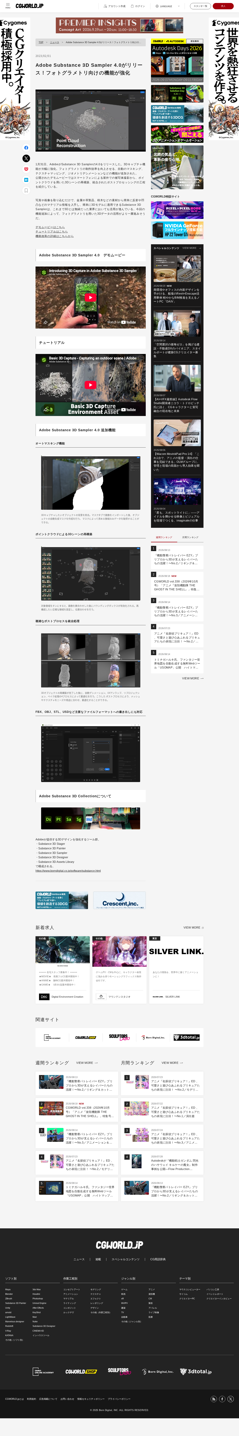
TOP (41, 42)
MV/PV (124, 1303)
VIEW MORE (189, 248)
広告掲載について (48, 1399)
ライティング (69, 1303)
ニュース (54, 42)
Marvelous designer (14, 1321)
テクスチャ (95, 1294)
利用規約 (31, 1399)
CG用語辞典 (158, 1259)
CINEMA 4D (38, 1331)
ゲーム (124, 1289)
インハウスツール (41, 1335)
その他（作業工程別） (100, 1312)
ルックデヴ (68, 1312)
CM (150, 1298)
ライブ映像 (154, 1312)
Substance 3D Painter (15, 1303)
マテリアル (68, 1298)
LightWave (10, 1317)
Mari (35, 1317)
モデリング (95, 1289)
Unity (7, 1308)
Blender (9, 1294)
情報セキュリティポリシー (91, 1399)
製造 (151, 1303)
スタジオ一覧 (200, 6)
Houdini (36, 1294)
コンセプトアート (71, 1289)
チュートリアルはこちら (52, 231)
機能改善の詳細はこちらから (55, 236)
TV (122, 1312)
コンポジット (69, 1308)
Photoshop (38, 1298)
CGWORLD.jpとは (14, 1399)
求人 (223, 6)
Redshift (9, 1326)
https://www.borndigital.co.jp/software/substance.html (68, 870)
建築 (123, 1308)
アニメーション (70, 1294)
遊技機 (152, 1294)
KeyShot (37, 1312)
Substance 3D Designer (44, 1326)
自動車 (124, 1317)
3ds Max (37, 1289)
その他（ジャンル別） (131, 1321)
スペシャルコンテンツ (126, 1259)
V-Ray (8, 1331)
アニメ (152, 1289)
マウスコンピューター (189, 1289)
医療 (151, 1317)
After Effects (38, 1308)
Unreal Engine (39, 1303)
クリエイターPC (187, 1298)
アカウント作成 (116, 6)
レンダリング (96, 1303)
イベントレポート (214, 1294)
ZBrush (8, 1298)
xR (122, 1298)
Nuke (35, 1321)
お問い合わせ (67, 1399)
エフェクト (95, 1298)
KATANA (9, 1335)
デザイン (94, 1308)
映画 (123, 1294)
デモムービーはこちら (50, 227)
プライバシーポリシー (119, 1399)
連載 (98, 1259)
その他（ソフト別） (14, 1340)
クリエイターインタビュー (219, 1298)
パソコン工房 (212, 1289)
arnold (8, 1312)
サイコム (183, 1294)
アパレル (153, 1308)
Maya (7, 1289)
